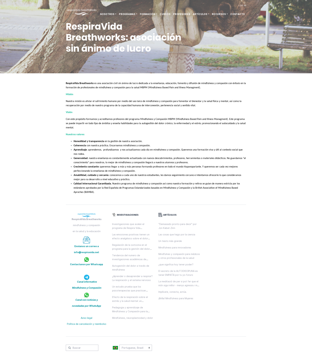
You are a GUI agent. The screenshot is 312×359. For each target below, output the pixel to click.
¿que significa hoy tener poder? (175, 264)
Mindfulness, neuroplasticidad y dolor (132, 317)
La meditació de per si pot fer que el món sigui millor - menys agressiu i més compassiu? (179, 285)
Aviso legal (86, 317)
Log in (242, 5)
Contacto (237, 14)
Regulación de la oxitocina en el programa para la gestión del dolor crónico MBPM (131, 249)
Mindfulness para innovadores (174, 247)
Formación (147, 14)
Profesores (181, 14)
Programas (127, 14)
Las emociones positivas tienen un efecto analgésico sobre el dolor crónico (131, 238)
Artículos (200, 14)
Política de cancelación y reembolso (86, 324)
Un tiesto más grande (170, 241)
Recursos (219, 14)
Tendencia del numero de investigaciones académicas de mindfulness (129, 259)
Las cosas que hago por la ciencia (176, 234)
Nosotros (107, 14)
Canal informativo (87, 281)
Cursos (165, 14)
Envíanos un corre (84, 246)
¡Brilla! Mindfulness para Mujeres (175, 298)
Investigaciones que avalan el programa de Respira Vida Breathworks (128, 228)
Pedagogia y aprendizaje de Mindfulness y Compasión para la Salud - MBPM (130, 311)
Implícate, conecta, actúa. (172, 291)
